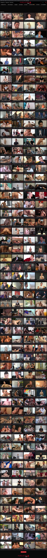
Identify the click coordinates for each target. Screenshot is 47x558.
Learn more (27, 0)
